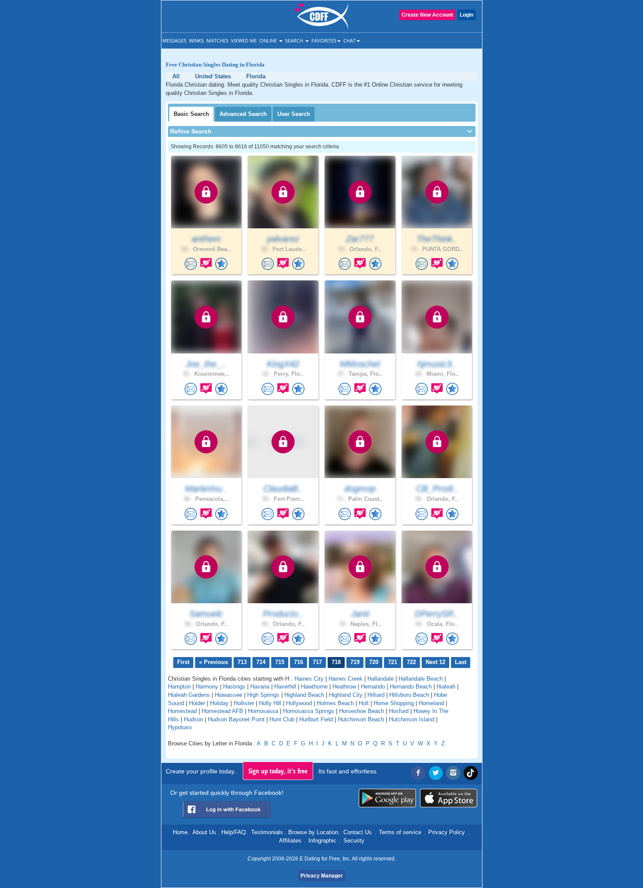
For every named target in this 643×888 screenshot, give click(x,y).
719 (355, 662)
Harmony (207, 686)
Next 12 (435, 662)
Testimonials (267, 832)
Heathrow (344, 686)
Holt (364, 703)
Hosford (399, 711)
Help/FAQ (233, 832)
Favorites (323, 40)
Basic (191, 114)
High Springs (263, 695)
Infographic (322, 840)
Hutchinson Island (411, 719)
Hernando (373, 686)
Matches (217, 40)
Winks (196, 40)
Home (180, 832)
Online (268, 40)
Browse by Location (313, 832)
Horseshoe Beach (361, 711)
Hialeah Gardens (189, 695)
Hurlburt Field (316, 719)
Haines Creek (345, 678)
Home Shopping (394, 703)
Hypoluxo (180, 727)
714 (261, 662)
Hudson (193, 719)
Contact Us (357, 832)
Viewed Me (244, 40)
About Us (204, 832)
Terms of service (400, 832)
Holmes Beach (335, 703)
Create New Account (427, 15)
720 (373, 662)
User (293, 114)
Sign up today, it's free (278, 770)
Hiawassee (228, 695)
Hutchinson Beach (361, 719)
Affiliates (290, 840)
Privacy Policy (446, 832)
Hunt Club (281, 719)
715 (279, 662)
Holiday (219, 703)
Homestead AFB (222, 711)
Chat (349, 40)
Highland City (346, 695)
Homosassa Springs (308, 711)
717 (317, 662)
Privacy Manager (322, 876)
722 (411, 662)
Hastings (234, 686)
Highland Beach (304, 695)
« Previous (213, 662)
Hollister (244, 703)
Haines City (309, 678)
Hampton (179, 686)
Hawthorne (314, 686)
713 (242, 662)
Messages (174, 40)
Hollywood (299, 703)
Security (353, 840)
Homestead (182, 711)
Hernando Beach (411, 686)
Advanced (243, 114)
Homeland (431, 703)
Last (460, 662)
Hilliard (375, 695)
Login (466, 15)
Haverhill (285, 686)
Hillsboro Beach (409, 695)
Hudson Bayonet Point (236, 719)
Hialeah (446, 686)
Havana (259, 686)
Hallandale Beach (420, 678)
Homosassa (263, 711)
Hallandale (380, 678)
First (183, 662)
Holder (197, 703)
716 (298, 662)
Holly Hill (270, 703)
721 (392, 662)
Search (294, 40)
